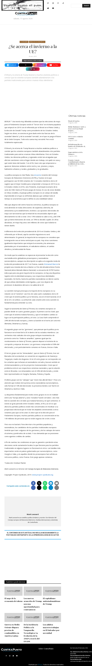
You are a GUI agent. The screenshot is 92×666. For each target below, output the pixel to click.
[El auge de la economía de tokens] (13, 591)
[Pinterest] (58, 3)
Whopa (40, 665)
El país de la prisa (73, 121)
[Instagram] (53, 3)
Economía (24, 42)
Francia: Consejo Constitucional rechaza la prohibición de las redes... (76, 162)
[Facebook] (48, 3)
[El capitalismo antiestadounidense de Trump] (52, 591)
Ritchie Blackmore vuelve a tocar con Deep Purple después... (77, 129)
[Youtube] (53, 8)
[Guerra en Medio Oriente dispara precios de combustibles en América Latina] (13, 617)
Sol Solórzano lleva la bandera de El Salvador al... (77, 145)
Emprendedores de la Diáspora (75, 153)
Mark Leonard (33, 514)
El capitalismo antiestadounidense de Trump (51, 601)
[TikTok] (63, 3)
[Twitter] (48, 8)
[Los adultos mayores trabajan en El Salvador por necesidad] (52, 617)
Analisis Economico (37, 42)
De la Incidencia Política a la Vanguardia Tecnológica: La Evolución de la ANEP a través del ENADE (31, 633)
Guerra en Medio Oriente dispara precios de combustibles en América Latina (12, 630)
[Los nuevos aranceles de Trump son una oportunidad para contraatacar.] (33, 591)
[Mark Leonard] (32, 504)
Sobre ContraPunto (46, 649)
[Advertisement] (32, 99)
